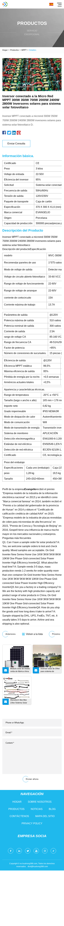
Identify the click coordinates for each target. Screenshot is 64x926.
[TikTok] (53, 850)
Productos (14, 50)
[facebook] (10, 850)
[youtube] (36, 850)
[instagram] (45, 850)
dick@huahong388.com (38, 866)
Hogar (5, 50)
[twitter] (27, 850)
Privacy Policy (32, 823)
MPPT (24, 50)
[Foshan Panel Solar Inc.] (5, 4)
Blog (52, 809)
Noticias (37, 809)
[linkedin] (19, 850)
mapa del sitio (45, 816)
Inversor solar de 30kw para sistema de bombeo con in (50, 670)
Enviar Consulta (16, 143)
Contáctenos (19, 816)
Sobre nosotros (40, 801)
